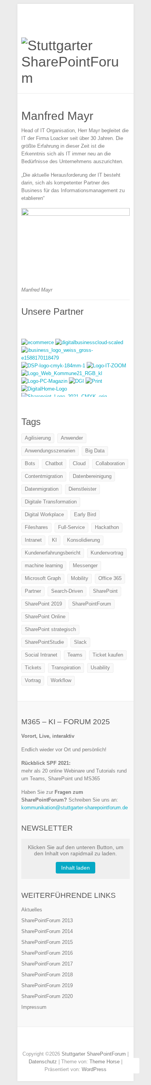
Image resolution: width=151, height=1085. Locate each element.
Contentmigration (44, 476)
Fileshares (36, 527)
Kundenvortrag (107, 553)
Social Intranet (41, 655)
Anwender (72, 438)
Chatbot (54, 463)
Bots (30, 463)
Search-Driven (67, 591)
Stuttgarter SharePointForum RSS (93, 1040)
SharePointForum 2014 (47, 931)
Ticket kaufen (108, 655)
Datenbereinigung (92, 476)
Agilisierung (38, 438)
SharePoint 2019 (43, 604)
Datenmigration (41, 489)
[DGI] (77, 381)
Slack (80, 642)
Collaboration (110, 463)
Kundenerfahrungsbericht (53, 553)
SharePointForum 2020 (47, 996)
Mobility (79, 578)
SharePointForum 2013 (47, 920)
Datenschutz (43, 1062)
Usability (100, 667)
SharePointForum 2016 (47, 953)
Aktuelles (31, 910)
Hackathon (107, 527)
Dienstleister (82, 489)
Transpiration (66, 667)
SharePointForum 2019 (47, 985)
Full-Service (71, 527)
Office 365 (110, 578)
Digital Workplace (44, 514)
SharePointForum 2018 (47, 975)
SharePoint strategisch (50, 629)
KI (54, 540)
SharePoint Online (45, 616)
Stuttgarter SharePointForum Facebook (58, 1040)
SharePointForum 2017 (47, 964)
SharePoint (105, 591)
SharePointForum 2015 (47, 942)
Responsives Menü (125, 21)
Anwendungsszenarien (50, 451)
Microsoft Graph (43, 578)
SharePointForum (91, 604)
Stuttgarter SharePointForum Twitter (70, 1040)
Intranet (33, 540)
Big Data (95, 451)
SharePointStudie (44, 642)
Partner (33, 591)
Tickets (33, 667)
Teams (74, 655)
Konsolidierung (83, 540)
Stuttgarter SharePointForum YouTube (81, 1040)
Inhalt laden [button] (75, 868)
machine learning (44, 565)
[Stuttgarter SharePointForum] (75, 62)
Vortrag (33, 680)
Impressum (33, 1007)
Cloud (79, 463)
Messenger (85, 565)
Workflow (61, 680)
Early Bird (85, 514)
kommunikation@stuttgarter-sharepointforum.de (74, 807)
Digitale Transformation (51, 502)
